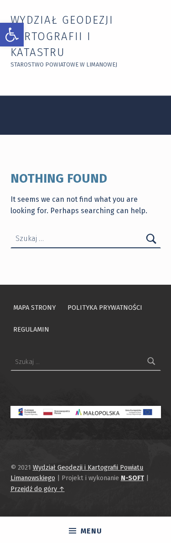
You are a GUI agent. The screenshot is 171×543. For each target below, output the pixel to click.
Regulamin (31, 329)
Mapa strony (34, 307)
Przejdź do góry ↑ (37, 489)
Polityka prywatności (104, 307)
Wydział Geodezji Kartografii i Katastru (62, 36)
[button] (12, 34)
